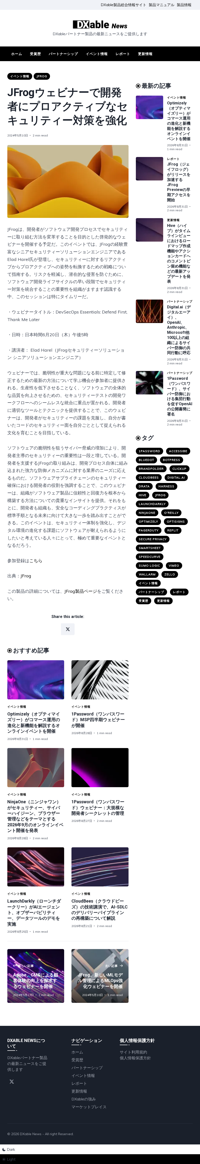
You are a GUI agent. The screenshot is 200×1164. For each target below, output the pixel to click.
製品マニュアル (161, 4)
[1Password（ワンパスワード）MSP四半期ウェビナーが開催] (99, 679)
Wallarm (147, 574)
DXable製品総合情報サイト (123, 4)
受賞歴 (35, 54)
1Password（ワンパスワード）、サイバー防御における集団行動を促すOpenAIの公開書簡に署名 (179, 396)
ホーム (16, 54)
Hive (142, 495)
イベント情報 (97, 54)
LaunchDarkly (152, 504)
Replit (173, 530)
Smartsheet (150, 548)
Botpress (171, 460)
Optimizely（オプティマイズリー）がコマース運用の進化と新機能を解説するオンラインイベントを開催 (178, 121)
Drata (144, 486)
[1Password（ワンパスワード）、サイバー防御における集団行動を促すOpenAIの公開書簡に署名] (151, 398)
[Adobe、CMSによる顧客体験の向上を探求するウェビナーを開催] (35, 976)
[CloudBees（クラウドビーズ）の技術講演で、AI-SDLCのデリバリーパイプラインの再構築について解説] (99, 866)
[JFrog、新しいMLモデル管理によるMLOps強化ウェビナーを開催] (99, 976)
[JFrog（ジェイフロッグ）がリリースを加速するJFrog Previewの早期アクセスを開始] (151, 184)
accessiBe (178, 451)
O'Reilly (171, 513)
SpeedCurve (149, 557)
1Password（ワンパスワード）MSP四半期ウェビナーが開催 (98, 719)
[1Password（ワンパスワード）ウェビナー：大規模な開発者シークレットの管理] (99, 767)
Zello (169, 574)
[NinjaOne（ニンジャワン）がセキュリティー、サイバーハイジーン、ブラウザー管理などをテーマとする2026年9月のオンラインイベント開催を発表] (35, 767)
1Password (149, 451)
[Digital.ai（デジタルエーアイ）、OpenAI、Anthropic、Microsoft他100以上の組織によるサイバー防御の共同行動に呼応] (151, 332)
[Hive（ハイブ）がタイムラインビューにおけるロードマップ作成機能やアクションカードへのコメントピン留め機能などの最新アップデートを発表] (151, 256)
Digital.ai (176, 477)
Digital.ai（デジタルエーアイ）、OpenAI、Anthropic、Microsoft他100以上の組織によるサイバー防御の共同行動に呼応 (179, 330)
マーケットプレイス (89, 1106)
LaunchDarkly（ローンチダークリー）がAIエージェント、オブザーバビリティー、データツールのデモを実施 (34, 912)
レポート (123, 54)
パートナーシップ (63, 54)
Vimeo (174, 565)
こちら (35, 560)
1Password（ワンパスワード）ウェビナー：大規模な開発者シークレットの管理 (97, 807)
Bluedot (146, 460)
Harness (166, 486)
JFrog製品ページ (80, 591)
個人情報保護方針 (135, 1057)
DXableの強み (83, 1099)
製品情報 (184, 4)
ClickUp (179, 468)
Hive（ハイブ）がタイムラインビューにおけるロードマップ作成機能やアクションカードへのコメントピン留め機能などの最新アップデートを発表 (178, 253)
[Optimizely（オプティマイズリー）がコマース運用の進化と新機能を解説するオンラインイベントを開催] (35, 679)
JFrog (42, 76)
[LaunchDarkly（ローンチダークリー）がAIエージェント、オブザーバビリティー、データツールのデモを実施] (35, 866)
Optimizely (148, 521)
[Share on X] (68, 629)
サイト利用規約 (133, 1052)
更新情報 (145, 54)
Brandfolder (151, 468)
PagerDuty (149, 530)
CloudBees (149, 477)
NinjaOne (147, 513)
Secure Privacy (153, 539)
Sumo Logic (149, 565)
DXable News (30, 1134)
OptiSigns (176, 521)
